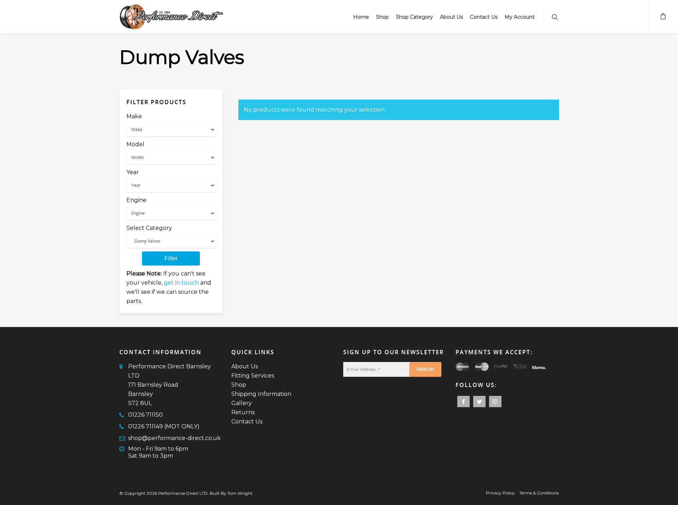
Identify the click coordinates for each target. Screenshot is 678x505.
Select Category (149, 228)
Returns (243, 412)
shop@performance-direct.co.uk (174, 438)
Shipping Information (261, 394)
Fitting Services (252, 375)
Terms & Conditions (539, 492)
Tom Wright (239, 493)
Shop (382, 17)
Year (132, 172)
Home (361, 17)
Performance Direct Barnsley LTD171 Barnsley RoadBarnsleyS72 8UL (169, 384)
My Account (520, 17)
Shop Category (414, 17)
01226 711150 (145, 414)
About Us (451, 17)
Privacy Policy (500, 492)
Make (134, 116)
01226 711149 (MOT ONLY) (164, 426)
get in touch (181, 282)
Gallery (241, 403)
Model (135, 144)
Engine (136, 200)
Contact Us (484, 17)
